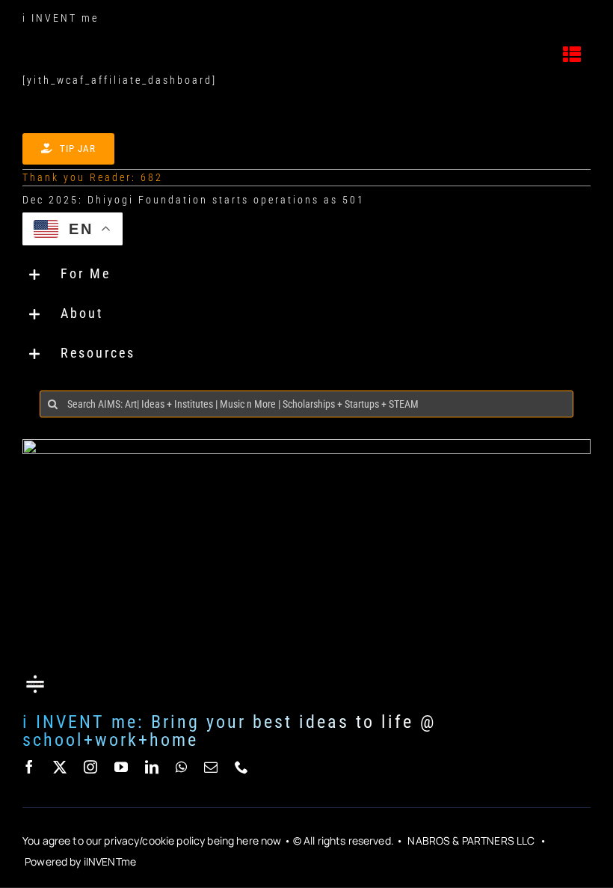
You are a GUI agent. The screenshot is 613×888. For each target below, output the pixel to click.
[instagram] (91, 767)
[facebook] (30, 767)
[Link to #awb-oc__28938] (573, 55)
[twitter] (61, 767)
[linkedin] (153, 767)
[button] (306, 274)
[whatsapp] (182, 767)
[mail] (212, 767)
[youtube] (122, 767)
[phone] (242, 767)
